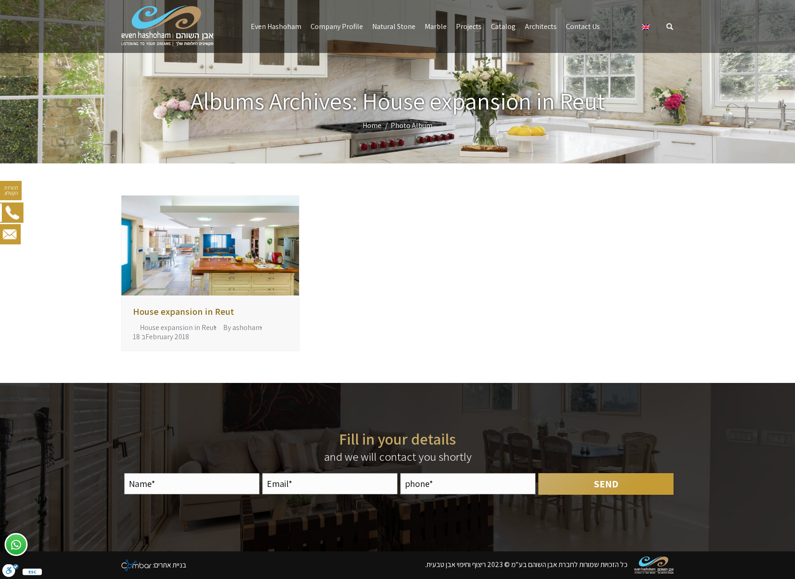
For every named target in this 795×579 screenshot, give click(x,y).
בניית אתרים (170, 564)
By (242, 327)
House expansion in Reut (183, 312)
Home (372, 125)
